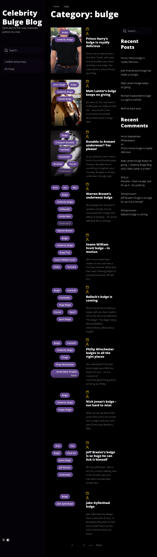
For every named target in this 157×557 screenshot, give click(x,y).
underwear (65, 171)
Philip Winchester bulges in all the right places (100, 353)
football (65, 149)
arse (55, 187)
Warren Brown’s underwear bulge (99, 195)
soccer (72, 163)
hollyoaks (65, 209)
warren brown (64, 230)
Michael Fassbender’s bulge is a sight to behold (136, 97)
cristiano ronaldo (65, 142)
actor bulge (59, 84)
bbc (75, 187)
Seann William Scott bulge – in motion (98, 248)
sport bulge (65, 319)
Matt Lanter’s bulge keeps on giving (101, 93)
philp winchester (65, 364)
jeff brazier (65, 467)
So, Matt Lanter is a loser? (137, 168)
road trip (65, 252)
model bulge (64, 98)
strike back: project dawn (66, 373)
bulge (65, 32)
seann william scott (64, 259)
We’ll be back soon (131, 108)
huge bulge (65, 304)
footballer (64, 156)
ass (65, 187)
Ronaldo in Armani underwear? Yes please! (100, 145)
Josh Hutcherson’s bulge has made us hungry (136, 72)
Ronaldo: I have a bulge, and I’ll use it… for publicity (136, 183)
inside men (65, 216)
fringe (65, 357)
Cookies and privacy (15, 61)
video (57, 266)
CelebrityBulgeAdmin (99, 33)
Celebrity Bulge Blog (22, 17)
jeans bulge (65, 460)
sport (72, 312)
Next (99, 545)
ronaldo (58, 163)
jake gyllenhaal (65, 503)
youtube (71, 266)
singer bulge (64, 409)
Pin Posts (9, 69)
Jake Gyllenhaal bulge (98, 505)
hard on (71, 453)
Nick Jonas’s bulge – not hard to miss (101, 403)
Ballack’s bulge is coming (99, 298)
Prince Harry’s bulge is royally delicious (97, 42)
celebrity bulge (65, 39)
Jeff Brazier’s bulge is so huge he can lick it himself (100, 456)
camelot (71, 343)
